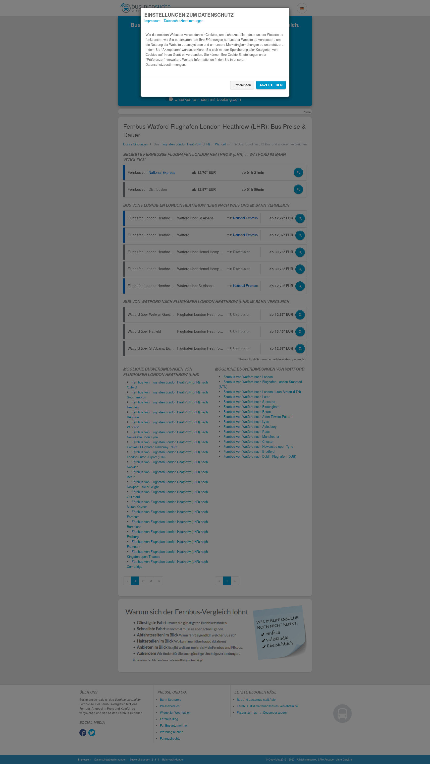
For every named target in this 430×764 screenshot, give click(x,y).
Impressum (152, 20)
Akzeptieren (271, 84)
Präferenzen (242, 84)
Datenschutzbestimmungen (183, 20)
